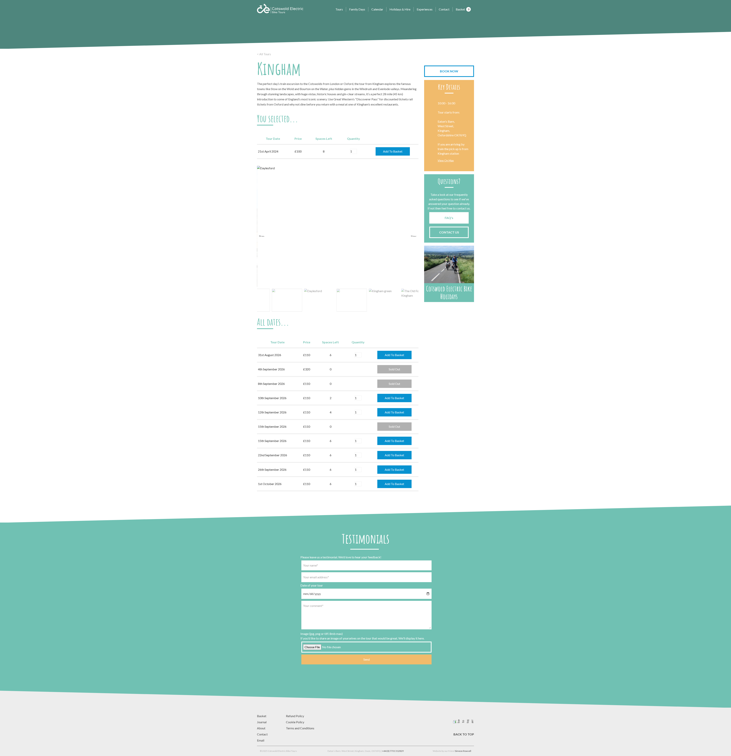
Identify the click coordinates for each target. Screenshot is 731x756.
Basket (462, 9)
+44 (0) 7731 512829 (393, 751)
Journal (262, 722)
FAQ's (449, 218)
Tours (339, 9)
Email (260, 740)
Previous (262, 235)
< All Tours (264, 54)
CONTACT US (449, 232)
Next (414, 235)
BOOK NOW (449, 71)
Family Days (357, 9)
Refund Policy (295, 716)
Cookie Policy (295, 722)
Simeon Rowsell (463, 751)
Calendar (377, 9)
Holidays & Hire (399, 9)
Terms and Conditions (300, 728)
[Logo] (280, 8)
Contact (444, 9)
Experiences (425, 9)
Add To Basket (392, 151)
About (261, 728)
